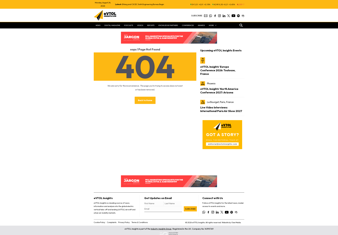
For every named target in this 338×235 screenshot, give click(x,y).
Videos (140, 25)
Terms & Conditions (140, 222)
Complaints (111, 222)
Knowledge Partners (168, 25)
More (211, 25)
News (98, 25)
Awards (201, 25)
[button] (215, 25)
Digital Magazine (112, 25)
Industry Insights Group (161, 228)
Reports (150, 25)
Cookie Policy (99, 222)
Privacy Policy (124, 222)
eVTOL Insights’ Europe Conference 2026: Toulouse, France (217, 70)
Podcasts (128, 25)
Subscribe (196, 15)
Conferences (188, 25)
